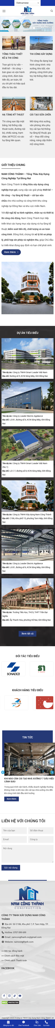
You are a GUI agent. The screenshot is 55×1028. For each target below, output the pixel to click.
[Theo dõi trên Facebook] (4, 996)
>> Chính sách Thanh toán (14, 960)
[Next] (52, 772)
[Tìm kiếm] (52, 11)
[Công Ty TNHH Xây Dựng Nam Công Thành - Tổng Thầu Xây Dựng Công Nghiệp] (27, 11)
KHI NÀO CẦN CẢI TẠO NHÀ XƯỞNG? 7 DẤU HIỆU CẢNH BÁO (27, 780)
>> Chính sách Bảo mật (12, 955)
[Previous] (3, 772)
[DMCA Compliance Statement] (10, 1002)
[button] (4, 11)
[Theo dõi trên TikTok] (14, 996)
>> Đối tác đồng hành (11, 951)
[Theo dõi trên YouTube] (20, 996)
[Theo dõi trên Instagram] (9, 996)
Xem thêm (9, 799)
